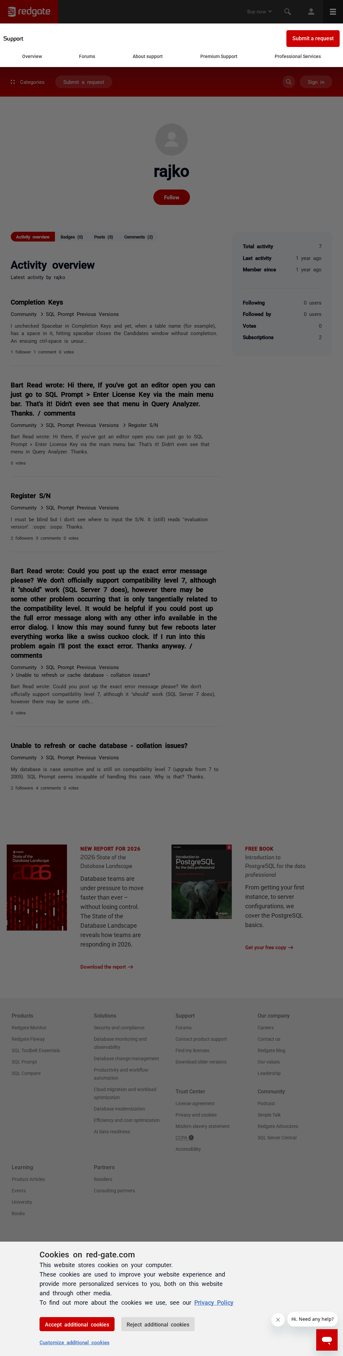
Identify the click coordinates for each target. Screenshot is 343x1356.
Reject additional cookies (158, 1324)
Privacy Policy (213, 1302)
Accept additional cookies (77, 1324)
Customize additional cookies (75, 1342)
